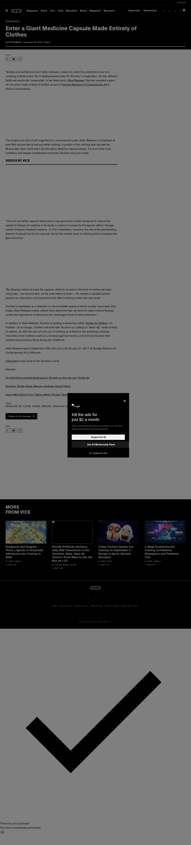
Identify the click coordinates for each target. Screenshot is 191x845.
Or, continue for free (98, 453)
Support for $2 (98, 437)
